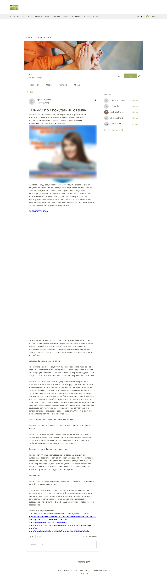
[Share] (95, 99)
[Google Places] (138, 16)
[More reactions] (38, 536)
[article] (62, 323)
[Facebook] (141, 16)
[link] (34, 85)
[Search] (118, 76)
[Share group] (139, 75)
